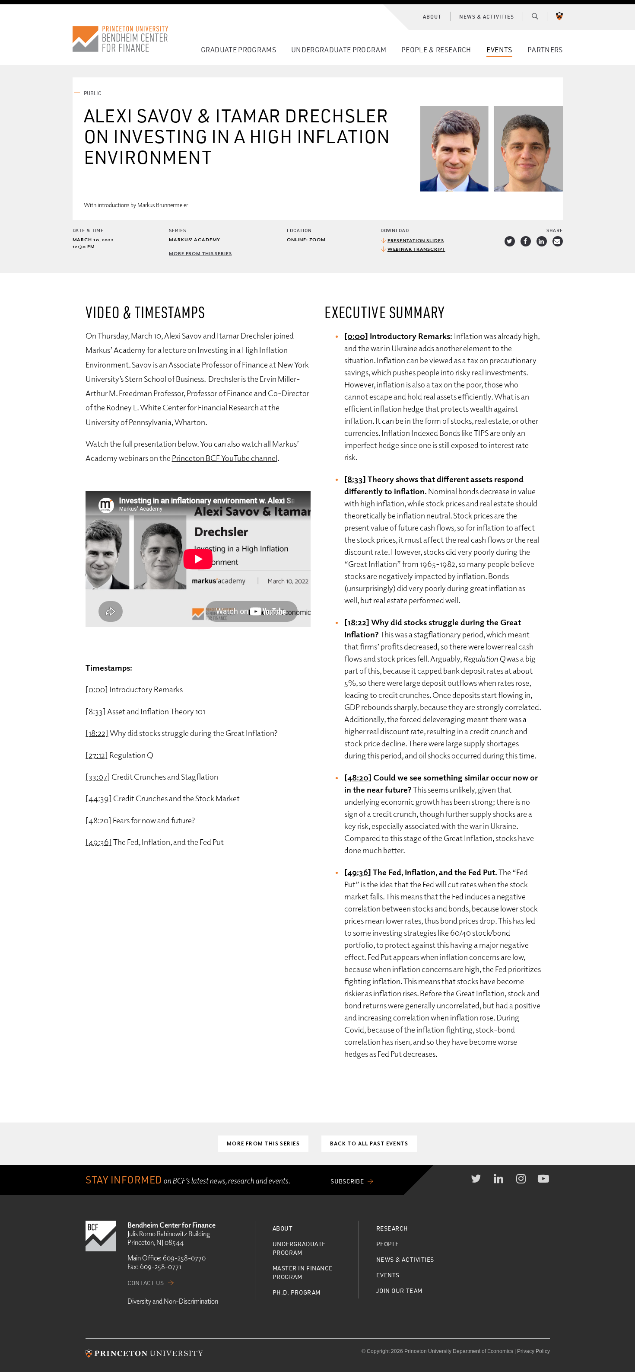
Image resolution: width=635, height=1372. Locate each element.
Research (392, 1228)
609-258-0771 (160, 1266)
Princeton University (559, 16)
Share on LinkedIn (542, 241)
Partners (545, 49)
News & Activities (486, 16)
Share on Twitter (510, 241)
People (387, 1244)
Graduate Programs (238, 49)
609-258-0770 (184, 1258)
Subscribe (347, 1181)
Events (499, 49)
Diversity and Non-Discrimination (172, 1301)
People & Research (436, 49)
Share (554, 230)
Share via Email (557, 241)
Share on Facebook (526, 241)
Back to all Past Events (369, 1143)
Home (120, 39)
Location (299, 230)
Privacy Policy (533, 1351)
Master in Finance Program (303, 1272)
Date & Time (88, 230)
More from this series (200, 253)
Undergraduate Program (338, 49)
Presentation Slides (415, 240)
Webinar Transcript (416, 249)
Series (177, 230)
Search (535, 16)
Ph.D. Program (297, 1292)
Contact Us (145, 1283)
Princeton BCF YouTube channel (224, 458)
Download (395, 230)
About (432, 16)
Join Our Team (399, 1290)
